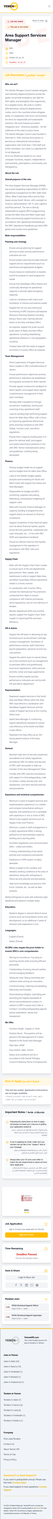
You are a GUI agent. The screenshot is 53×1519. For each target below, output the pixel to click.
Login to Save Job (26, 1278)
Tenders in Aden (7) (12, 1400)
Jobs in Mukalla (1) (12, 1377)
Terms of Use (10, 1455)
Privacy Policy (10, 1460)
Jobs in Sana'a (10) (12, 1367)
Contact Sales (19, 1483)
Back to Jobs (38, 21)
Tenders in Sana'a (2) (13, 1405)
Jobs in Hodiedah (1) (13, 1372)
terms (38, 1508)
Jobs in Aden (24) (11, 1362)
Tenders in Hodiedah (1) (14, 1416)
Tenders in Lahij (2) (12, 1411)
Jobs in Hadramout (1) (14, 1382)
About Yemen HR (11, 1450)
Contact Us (9, 1444)
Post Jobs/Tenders (12, 1439)
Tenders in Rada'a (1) (13, 1421)
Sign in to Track (26, 1235)
